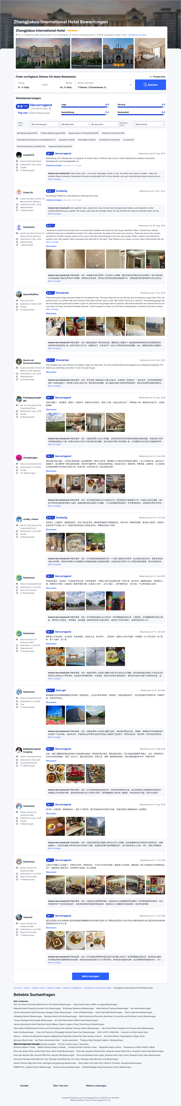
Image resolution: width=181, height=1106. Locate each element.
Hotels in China (38, 988)
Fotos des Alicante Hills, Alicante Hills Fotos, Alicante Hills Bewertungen (44, 1055)
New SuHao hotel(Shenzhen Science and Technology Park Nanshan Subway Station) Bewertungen (56, 1028)
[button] (154, 4)
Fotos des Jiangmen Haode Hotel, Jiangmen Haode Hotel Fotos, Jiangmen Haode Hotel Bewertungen (120, 1051)
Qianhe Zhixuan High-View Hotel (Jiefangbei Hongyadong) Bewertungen (45, 1063)
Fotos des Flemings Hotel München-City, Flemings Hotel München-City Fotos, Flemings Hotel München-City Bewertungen (66, 1059)
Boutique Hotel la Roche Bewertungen (60, 1016)
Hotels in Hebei (53, 988)
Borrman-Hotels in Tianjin (24, 1047)
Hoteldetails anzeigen (137, 35)
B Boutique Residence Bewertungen (78, 1008)
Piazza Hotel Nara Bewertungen (138, 1012)
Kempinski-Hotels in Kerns (110, 1047)
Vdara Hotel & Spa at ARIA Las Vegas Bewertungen (95, 1004)
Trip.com (17, 988)
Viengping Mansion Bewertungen (28, 1016)
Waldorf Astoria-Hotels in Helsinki (51, 1047)
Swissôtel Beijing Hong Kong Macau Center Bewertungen (106, 1067)
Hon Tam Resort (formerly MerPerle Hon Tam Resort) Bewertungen (42, 1004)
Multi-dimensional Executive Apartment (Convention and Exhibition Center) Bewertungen (117, 1016)
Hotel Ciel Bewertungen (24, 1032)
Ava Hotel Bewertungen (141, 1008)
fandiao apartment (70, 1040)
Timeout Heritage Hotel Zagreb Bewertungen (33, 1020)
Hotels (26, 988)
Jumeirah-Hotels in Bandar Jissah (82, 1047)
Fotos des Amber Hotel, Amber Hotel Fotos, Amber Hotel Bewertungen (44, 1051)
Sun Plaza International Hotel (47, 1040)
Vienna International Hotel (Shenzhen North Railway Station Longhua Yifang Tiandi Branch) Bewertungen (59, 1024)
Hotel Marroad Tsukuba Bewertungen (112, 1008)
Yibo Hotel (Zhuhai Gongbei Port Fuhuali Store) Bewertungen (127, 1028)
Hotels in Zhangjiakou (72, 988)
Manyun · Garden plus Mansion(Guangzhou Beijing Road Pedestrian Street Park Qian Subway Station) (58, 1036)
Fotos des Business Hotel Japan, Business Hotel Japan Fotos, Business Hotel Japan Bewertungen (118, 1055)
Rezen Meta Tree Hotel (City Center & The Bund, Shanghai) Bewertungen (110, 1063)
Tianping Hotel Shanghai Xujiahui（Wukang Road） (102, 1040)
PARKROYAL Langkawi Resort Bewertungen (32, 1067)
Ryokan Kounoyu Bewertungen (66, 1067)
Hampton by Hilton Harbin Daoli (134, 1032)
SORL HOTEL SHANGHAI (108, 1032)
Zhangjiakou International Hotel (97, 988)
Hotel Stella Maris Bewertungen (108, 1012)
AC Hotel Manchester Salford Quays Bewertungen (76, 1020)
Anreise (21, 83)
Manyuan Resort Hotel (23, 1040)
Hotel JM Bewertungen (83, 1012)
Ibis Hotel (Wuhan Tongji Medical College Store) (124, 1036)
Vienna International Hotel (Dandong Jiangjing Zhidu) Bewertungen (42, 1012)
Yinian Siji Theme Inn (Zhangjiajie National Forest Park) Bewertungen (65, 1032)
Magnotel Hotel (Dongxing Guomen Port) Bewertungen (37, 1008)
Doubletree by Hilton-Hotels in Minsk (139, 1047)
